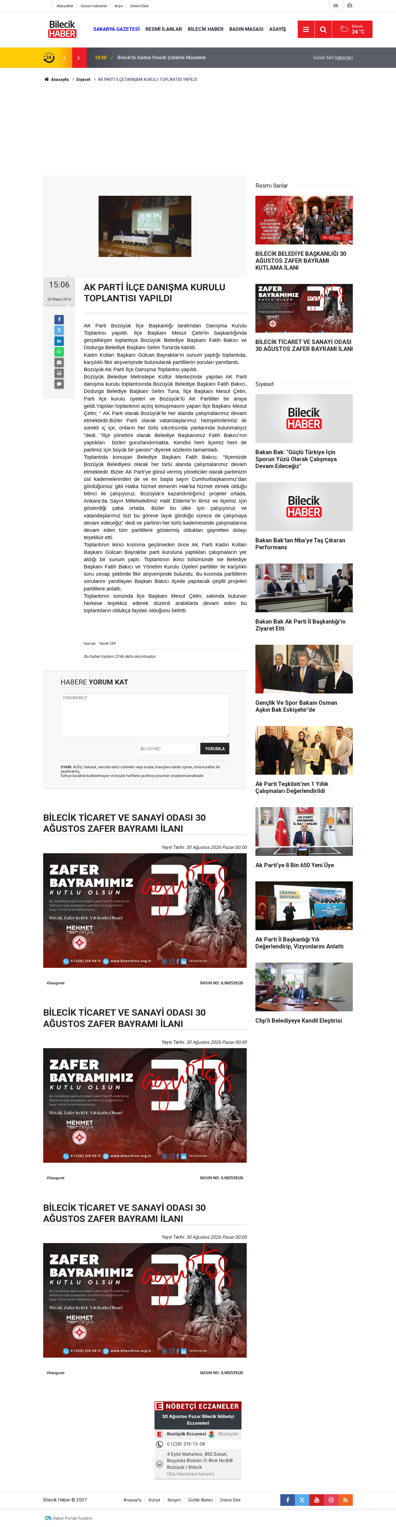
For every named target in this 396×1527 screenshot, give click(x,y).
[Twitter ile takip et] (302, 1500)
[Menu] (306, 29)
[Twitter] (59, 330)
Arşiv (119, 6)
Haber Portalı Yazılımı (72, 1518)
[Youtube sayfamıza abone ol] (316, 1500)
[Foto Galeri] (349, 5)
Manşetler (65, 6)
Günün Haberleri (94, 6)
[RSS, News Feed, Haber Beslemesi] (345, 1500)
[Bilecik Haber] (62, 29)
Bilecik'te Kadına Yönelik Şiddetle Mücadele (161, 57)
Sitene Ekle (139, 6)
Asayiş (277, 29)
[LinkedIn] (59, 341)
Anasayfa (59, 79)
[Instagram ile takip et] (331, 1500)
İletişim (174, 1500)
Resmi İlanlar (164, 29)
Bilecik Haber (206, 29)
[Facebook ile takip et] (287, 1500)
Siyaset (83, 79)
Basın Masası (246, 29)
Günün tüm (333, 57)
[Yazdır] (59, 373)
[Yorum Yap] (59, 384)
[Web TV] (336, 5)
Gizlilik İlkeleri (200, 1500)
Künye (154, 1500)
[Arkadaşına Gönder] (59, 362)
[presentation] (64, 57)
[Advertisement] (198, 132)
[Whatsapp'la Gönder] (59, 351)
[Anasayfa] (46, 6)
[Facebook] (59, 319)
